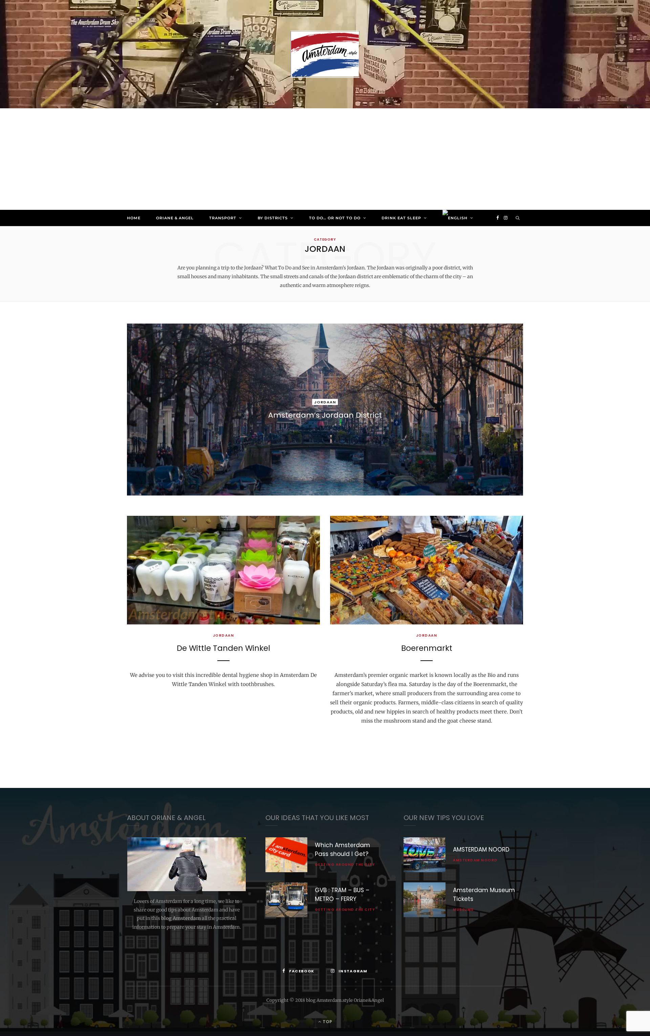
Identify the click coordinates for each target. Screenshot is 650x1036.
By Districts (273, 218)
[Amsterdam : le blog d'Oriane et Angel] (325, 54)
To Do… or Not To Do (334, 218)
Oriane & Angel (175, 218)
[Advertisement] (325, 159)
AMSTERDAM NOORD (481, 849)
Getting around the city (345, 864)
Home (133, 218)
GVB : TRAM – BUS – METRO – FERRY (342, 894)
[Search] (518, 218)
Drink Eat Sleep (401, 218)
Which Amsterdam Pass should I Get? (342, 849)
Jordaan (325, 402)
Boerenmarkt (426, 648)
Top (327, 1021)
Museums (463, 909)
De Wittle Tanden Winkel (223, 648)
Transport (222, 218)
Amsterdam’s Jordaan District (325, 415)
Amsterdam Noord (475, 860)
